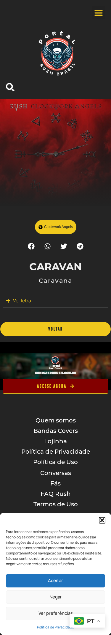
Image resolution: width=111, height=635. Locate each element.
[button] (102, 520)
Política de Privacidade (55, 627)
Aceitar (55, 580)
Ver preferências (55, 613)
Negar (55, 597)
